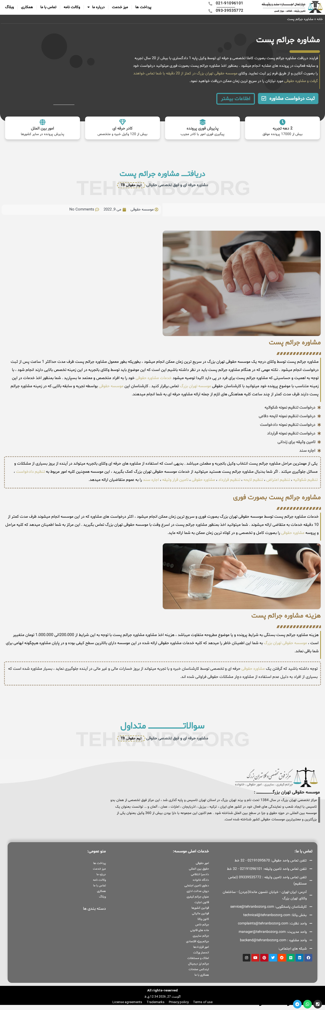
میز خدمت (120, 7)
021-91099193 (276, 1004)
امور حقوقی (202, 863)
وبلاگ (9, 7)
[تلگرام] (297, 1004)
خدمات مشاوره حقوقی (153, 378)
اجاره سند (151, 480)
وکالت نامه (72, 7)
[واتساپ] (307, 1004)
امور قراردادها (201, 947)
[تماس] (317, 1004)
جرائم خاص (202, 925)
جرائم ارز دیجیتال (198, 964)
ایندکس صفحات (199, 969)
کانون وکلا (203, 919)
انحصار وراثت (201, 953)
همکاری (27, 7)
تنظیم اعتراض (278, 480)
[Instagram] (247, 958)
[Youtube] (255, 958)
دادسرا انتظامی (200, 874)
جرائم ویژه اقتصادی (197, 941)
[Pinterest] (264, 958)
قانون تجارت (201, 902)
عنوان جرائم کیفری (198, 897)
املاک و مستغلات (198, 958)
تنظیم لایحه (253, 480)
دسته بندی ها (94, 908)
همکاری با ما (201, 975)
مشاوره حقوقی (294, 81)
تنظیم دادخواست (30, 472)
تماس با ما (48, 7)
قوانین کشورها (200, 908)
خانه (320, 19)
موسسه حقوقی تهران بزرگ (285, 643)
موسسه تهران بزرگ (195, 386)
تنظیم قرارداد (229, 480)
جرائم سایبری (201, 936)
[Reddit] (282, 958)
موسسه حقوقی (110, 386)
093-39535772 (248, 1004)
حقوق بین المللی (199, 869)
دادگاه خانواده (201, 880)
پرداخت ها (143, 7)
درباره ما (98, 7)
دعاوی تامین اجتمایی (196, 886)
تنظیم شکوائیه (305, 480)
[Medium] (291, 958)
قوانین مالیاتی (200, 913)
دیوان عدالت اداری (198, 891)
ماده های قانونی (199, 930)
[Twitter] (273, 958)
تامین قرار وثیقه (174, 480)
